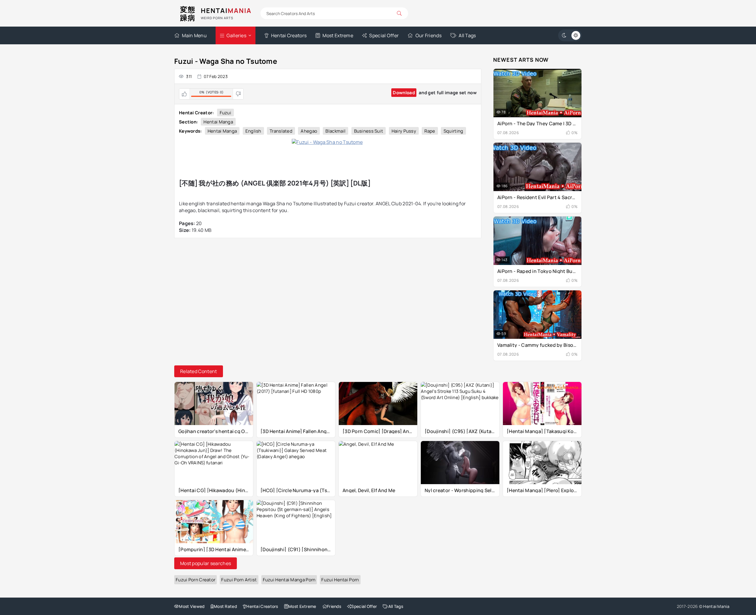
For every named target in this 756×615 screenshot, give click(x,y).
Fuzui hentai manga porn (289, 580)
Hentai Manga (218, 122)
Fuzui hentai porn (340, 580)
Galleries (236, 35)
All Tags (467, 35)
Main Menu (194, 35)
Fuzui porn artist (239, 580)
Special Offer (384, 35)
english (253, 131)
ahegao (309, 131)
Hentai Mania (716, 606)
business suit (368, 131)
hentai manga (222, 131)
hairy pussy (404, 131)
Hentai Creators (289, 35)
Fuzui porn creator (195, 580)
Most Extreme (337, 35)
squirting (453, 131)
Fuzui (226, 113)
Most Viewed (191, 606)
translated (281, 131)
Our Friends (428, 35)
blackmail (335, 131)
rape (429, 131)
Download (404, 93)
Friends (334, 606)
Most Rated (225, 606)
